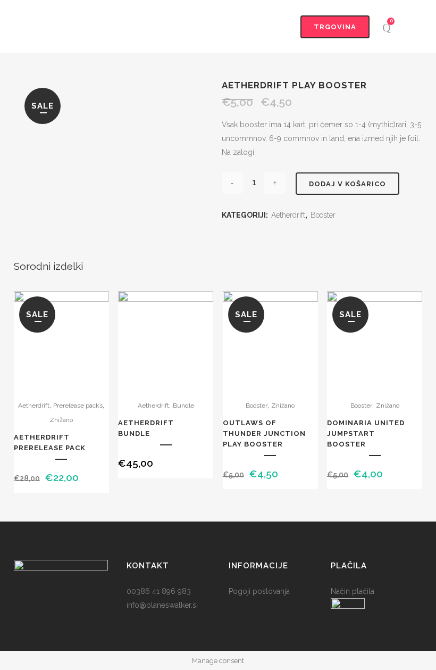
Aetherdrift (288, 215)
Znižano (61, 420)
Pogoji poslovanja (259, 591)
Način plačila (352, 591)
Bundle (183, 405)
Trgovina (335, 27)
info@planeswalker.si (162, 605)
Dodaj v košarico (347, 184)
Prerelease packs (78, 405)
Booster (323, 215)
